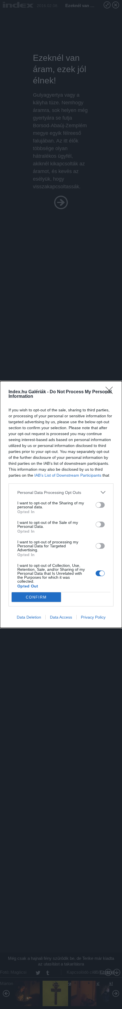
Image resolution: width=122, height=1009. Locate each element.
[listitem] (61, 492)
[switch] (100, 505)
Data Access (61, 617)
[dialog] (61, 504)
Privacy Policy (93, 617)
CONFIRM (36, 597)
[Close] (111, 392)
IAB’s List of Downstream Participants (67, 475)
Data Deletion (29, 617)
